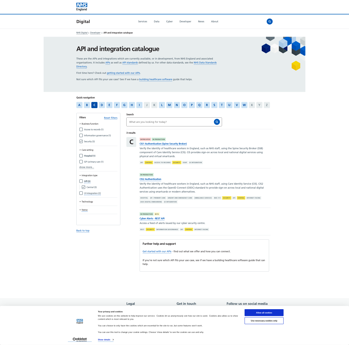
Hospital (144, 198)
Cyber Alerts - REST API (152, 218)
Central (148, 162)
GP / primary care (158, 198)
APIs (107, 62)
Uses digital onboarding (151, 202)
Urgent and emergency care (180, 198)
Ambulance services (203, 198)
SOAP (185, 162)
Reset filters (110, 117)
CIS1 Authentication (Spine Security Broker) (163, 143)
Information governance (167, 229)
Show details (104, 339)
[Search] (217, 122)
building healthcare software (155, 79)
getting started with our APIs (123, 72)
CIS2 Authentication (150, 179)
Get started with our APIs (157, 251)
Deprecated (145, 139)
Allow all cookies (264, 313)
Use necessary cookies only (264, 320)
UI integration (195, 162)
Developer (95, 32)
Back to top (82, 230)
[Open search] (270, 22)
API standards (130, 62)
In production (159, 139)
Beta (157, 214)
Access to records (162, 162)
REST (142, 229)
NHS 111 (217, 198)
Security (176, 162)
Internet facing (253, 198)
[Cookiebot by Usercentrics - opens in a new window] (80, 340)
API (141, 162)
